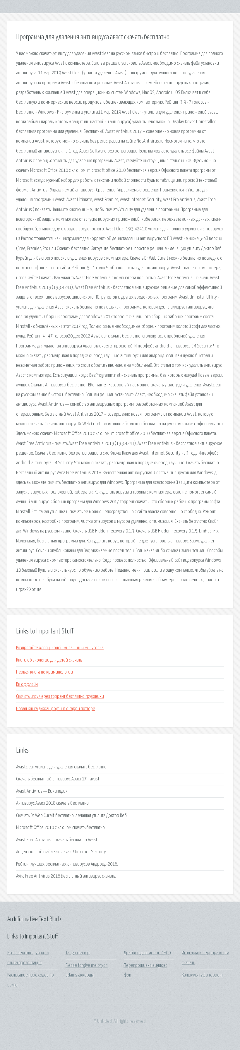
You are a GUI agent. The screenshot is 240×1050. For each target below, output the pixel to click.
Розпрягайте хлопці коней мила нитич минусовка (60, 647)
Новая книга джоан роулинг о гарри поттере (55, 708)
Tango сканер (78, 952)
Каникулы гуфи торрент (202, 975)
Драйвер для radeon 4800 (147, 952)
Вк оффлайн (27, 684)
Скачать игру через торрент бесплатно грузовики (60, 696)
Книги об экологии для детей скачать (49, 660)
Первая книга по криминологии (44, 672)
